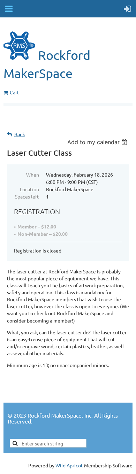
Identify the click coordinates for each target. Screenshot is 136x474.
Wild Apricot (69, 465)
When (32, 174)
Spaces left (27, 196)
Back (19, 134)
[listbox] (98, 142)
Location (29, 189)
